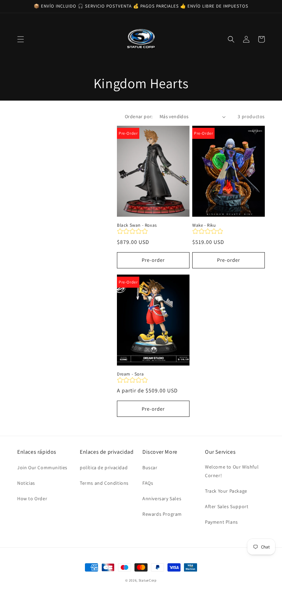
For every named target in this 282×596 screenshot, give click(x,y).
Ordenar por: (139, 116)
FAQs (147, 483)
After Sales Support (226, 506)
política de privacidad (104, 467)
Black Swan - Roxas (137, 225)
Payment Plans (221, 522)
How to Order (32, 498)
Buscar (150, 467)
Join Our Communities (42, 467)
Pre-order (153, 260)
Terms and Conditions (104, 483)
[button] (20, 39)
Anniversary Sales (161, 498)
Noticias (26, 483)
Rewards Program (162, 514)
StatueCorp (148, 580)
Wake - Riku (204, 225)
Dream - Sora (130, 374)
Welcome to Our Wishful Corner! (232, 471)
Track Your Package (226, 491)
